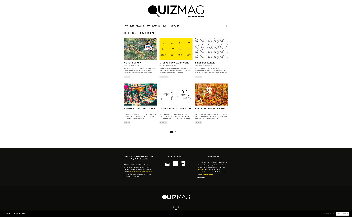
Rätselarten (153, 26)
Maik (125, 65)
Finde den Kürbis (205, 63)
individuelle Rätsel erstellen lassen (141, 172)
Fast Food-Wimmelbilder (210, 109)
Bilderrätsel (163, 122)
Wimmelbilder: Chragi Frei (140, 109)
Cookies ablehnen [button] (328, 213)
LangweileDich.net (203, 172)
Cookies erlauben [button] (342, 213)
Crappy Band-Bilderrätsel (175, 109)
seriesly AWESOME (207, 174)
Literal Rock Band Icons (174, 63)
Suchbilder (127, 76)
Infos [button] (23, 213)
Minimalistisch (164, 76)
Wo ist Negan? (132, 63)
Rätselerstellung (134, 26)
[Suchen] (226, 26)
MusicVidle (200, 169)
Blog (165, 26)
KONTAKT (174, 26)
